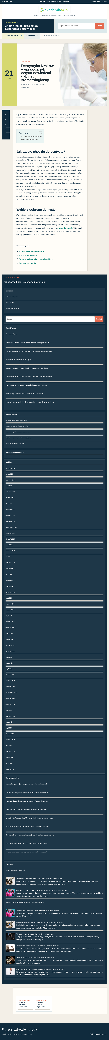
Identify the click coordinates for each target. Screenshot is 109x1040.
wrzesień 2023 (10, 604)
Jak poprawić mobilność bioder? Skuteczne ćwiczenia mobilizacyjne (39, 879)
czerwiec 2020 (10, 704)
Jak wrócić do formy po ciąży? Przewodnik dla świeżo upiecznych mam (29, 818)
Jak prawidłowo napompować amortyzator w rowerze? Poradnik (37, 946)
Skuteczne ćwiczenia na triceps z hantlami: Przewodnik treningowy (28, 801)
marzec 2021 (10, 663)
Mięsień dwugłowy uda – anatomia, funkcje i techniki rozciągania (27, 826)
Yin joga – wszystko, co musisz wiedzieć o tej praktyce (34, 934)
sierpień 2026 (10, 468)
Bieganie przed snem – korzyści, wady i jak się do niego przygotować (29, 351)
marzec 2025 (10, 568)
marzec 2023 (10, 610)
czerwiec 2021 (10, 651)
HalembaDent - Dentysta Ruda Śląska (18, 359)
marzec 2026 (10, 498)
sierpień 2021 (10, 645)
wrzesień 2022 (10, 627)
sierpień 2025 (10, 539)
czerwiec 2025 (10, 551)
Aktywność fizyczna (12, 297)
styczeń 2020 (10, 734)
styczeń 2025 (10, 580)
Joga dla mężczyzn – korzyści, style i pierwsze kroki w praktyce (27, 368)
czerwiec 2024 (10, 592)
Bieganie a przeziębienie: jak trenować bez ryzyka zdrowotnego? (27, 792)
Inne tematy (10, 303)
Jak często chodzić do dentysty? (31, 136)
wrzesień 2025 (10, 533)
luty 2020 (9, 728)
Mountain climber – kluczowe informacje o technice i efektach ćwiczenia (30, 835)
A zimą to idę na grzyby (28, 255)
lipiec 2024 (9, 586)
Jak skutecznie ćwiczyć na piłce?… (17, 420)
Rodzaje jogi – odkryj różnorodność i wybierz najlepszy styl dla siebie (39, 922)
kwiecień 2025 (10, 562)
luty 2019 (9, 763)
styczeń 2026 (10, 509)
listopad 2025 (10, 521)
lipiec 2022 (9, 633)
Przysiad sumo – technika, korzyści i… (18, 438)
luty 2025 (9, 574)
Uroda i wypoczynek (12, 308)
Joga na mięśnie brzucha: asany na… (18, 432)
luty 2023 (9, 616)
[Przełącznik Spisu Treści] (39, 133)
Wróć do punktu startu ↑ (98, 1034)
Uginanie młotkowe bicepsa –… (16, 444)
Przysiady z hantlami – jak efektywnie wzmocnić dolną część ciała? (28, 342)
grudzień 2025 (10, 515)
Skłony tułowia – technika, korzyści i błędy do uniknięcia (35, 957)
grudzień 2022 (10, 622)
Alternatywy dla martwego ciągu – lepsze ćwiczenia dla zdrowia (27, 843)
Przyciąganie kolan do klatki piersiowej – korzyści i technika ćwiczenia (29, 376)
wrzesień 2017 (10, 769)
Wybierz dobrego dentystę (29, 139)
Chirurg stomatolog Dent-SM (15, 870)
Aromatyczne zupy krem (28, 263)
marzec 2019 (10, 757)
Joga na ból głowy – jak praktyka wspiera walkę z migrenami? (26, 784)
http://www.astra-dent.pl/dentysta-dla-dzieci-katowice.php (25, 902)
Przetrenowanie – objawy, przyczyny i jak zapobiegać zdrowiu (26, 385)
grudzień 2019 (10, 740)
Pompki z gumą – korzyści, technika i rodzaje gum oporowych (26, 809)
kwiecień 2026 (10, 492)
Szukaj (99, 26)
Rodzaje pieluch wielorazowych (31, 251)
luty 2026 (9, 503)
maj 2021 (9, 657)
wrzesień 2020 (10, 698)
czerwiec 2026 (10, 480)
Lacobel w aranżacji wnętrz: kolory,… (18, 426)
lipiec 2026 (9, 474)
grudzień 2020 (10, 681)
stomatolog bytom (12, 334)
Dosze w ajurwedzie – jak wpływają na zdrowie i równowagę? (26, 852)
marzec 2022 (10, 639)
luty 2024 (9, 598)
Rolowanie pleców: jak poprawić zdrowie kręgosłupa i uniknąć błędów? (40, 969)
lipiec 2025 (9, 545)
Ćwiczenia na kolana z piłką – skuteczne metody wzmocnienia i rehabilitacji (41, 890)
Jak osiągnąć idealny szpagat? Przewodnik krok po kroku (25, 393)
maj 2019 (9, 746)
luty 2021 (9, 669)
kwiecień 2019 (10, 751)
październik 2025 (11, 527)
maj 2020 (9, 710)
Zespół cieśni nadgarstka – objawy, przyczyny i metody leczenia (37, 910)
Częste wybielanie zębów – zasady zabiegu (36, 259)
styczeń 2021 (10, 675)
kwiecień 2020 (10, 716)
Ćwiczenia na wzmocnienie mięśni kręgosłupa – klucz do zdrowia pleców (30, 402)
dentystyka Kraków (65, 228)
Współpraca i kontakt (99, 1)
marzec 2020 (10, 722)
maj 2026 (9, 486)
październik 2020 (11, 692)
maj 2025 (9, 557)
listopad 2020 (10, 686)
